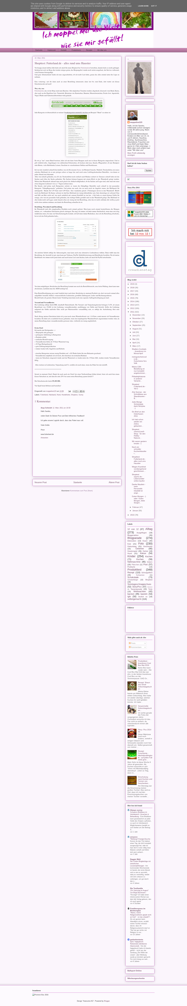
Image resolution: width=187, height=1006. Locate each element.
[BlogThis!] (76, 391)
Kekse (143, 553)
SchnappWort (146, 573)
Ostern (149, 562)
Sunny (79, 170)
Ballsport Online (134, 971)
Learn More (143, 6)
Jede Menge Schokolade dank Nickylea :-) (138, 405)
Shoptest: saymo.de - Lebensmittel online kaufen (138, 477)
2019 (132, 284)
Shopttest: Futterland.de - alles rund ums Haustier (139, 460)
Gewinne (139, 548)
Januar (135, 511)
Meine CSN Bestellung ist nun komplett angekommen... (139, 370)
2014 (132, 301)
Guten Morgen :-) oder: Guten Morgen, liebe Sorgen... (139, 499)
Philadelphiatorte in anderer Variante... (138, 378)
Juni (134, 336)
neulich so (142, 597)
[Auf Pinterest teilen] (83, 391)
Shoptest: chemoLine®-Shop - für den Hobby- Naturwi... (138, 433)
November (136, 318)
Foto (141, 543)
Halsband (52, 395)
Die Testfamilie (136, 888)
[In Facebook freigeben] (81, 391)
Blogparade (134, 538)
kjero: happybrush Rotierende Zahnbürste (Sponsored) (138, 944)
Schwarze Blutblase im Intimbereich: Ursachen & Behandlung (139, 814)
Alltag (148, 529)
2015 (132, 298)
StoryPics (137, 587)
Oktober (135, 322)
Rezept (130, 572)
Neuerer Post (41, 482)
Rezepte (89, 50)
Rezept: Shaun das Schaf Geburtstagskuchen (145, 685)
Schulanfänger (132, 580)
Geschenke (147, 546)
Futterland (44, 395)
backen (130, 594)
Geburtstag (131, 546)
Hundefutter (66, 395)
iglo (129, 596)
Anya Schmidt (46, 408)
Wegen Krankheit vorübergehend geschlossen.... (139, 469)
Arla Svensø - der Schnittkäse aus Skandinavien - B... (139, 395)
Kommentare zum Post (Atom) (81, 491)
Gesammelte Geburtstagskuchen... (145, 708)
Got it (154, 6)
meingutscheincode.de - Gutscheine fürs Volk (139, 360)
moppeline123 (136, 122)
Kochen (148, 556)
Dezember (136, 315)
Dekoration (131, 541)
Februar (135, 507)
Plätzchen (135, 565)
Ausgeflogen (142, 533)
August (135, 329)
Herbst (145, 551)
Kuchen (139, 559)
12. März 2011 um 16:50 (61, 408)
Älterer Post (114, 482)
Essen (145, 541)
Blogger (107, 1001)
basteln (144, 594)
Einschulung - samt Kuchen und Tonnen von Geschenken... (145, 780)
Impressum (51, 50)
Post (145, 564)
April (134, 343)
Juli (134, 332)
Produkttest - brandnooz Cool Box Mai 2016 (144, 663)
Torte (150, 589)
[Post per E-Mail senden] (69, 391)
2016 (132, 294)
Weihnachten (139, 591)
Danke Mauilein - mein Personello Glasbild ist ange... (139, 488)
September (137, 325)
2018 (132, 288)
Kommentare (136, 647)
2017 (132, 291)
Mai (134, 339)
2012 (132, 308)
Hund (59, 395)
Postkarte (131, 567)
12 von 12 (133, 529)
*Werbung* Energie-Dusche (140, 839)
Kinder (131, 556)
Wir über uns (102, 50)
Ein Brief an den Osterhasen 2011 (138, 414)
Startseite (38, 50)
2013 (132, 305)
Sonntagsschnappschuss (139, 584)
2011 (132, 312)
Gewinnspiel (132, 551)
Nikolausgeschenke (136, 978)
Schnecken (140, 575)
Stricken (149, 587)
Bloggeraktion (133, 535)
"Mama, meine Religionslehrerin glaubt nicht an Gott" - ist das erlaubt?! (140, 915)
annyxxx (134, 837)
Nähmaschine (133, 562)
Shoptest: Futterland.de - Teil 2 (139, 386)
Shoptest (74, 395)
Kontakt (64, 50)
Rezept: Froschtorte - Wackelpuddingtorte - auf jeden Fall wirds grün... (145, 755)
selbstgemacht (134, 599)
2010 (132, 515)
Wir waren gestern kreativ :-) (139, 442)
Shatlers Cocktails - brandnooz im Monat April (139, 351)
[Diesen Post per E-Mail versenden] (74, 391)
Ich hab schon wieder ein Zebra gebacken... (137, 422)
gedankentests (136, 940)
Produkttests (76, 50)
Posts (133, 643)
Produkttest (134, 569)
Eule (129, 544)
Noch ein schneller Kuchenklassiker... (139, 450)
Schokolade (133, 577)
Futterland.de (85, 68)
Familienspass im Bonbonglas (137, 910)
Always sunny (136, 810)
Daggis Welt (135, 859)
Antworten (44, 438)
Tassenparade (136, 589)
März (134, 346)
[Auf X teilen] (78, 391)
